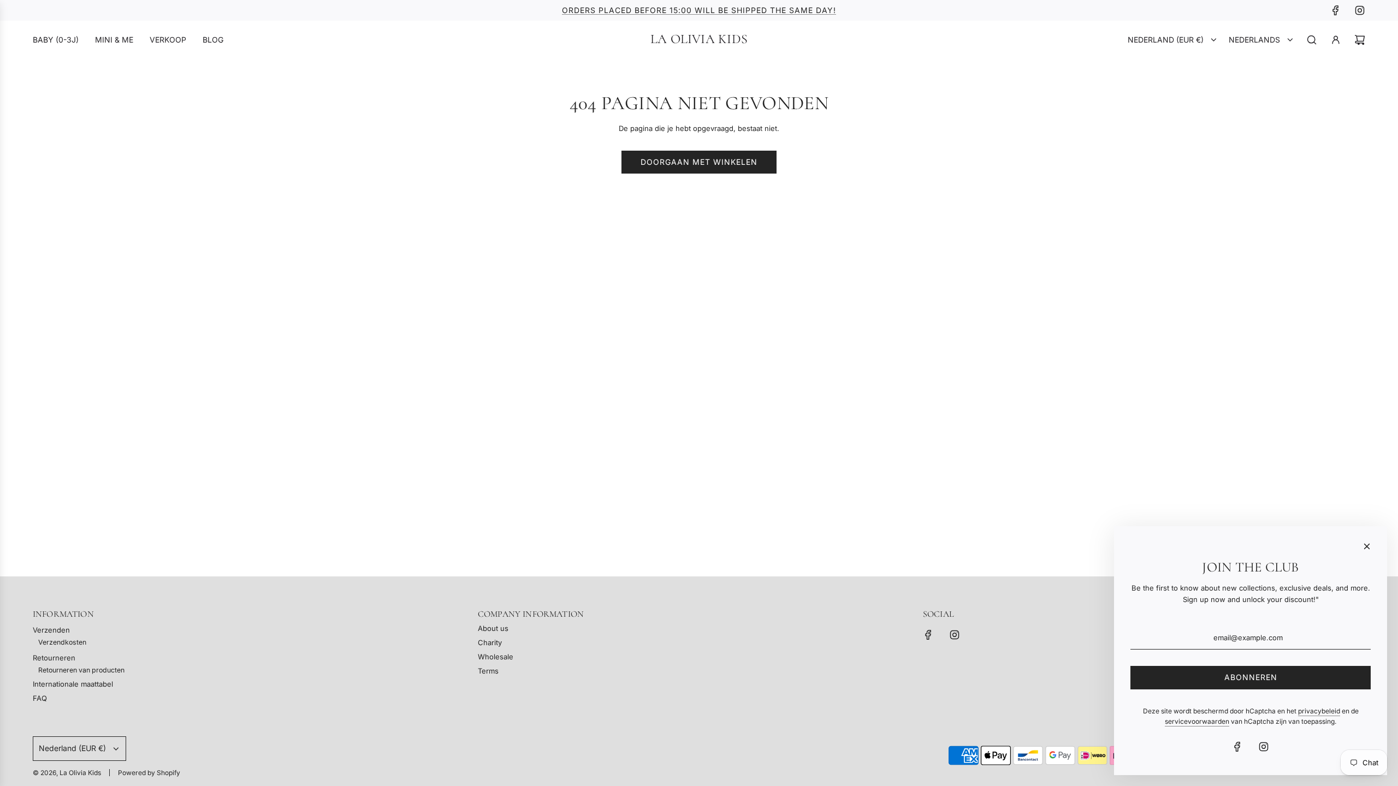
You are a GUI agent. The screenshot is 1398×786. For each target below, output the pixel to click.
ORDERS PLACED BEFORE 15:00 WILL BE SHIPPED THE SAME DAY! (699, 10)
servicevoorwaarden (1197, 721)
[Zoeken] (1312, 40)
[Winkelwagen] (1360, 40)
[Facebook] (1336, 10)
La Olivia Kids (699, 39)
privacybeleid (1319, 711)
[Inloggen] (1336, 40)
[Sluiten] (1367, 546)
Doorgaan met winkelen (699, 161)
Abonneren (1250, 677)
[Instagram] (1360, 10)
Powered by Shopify (149, 773)
